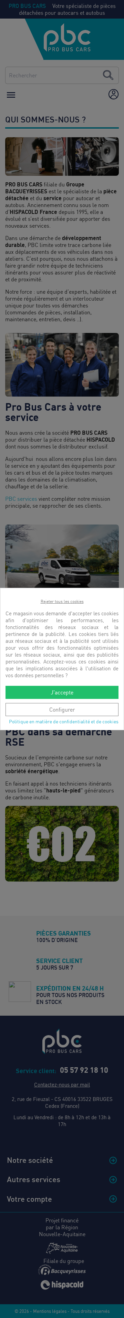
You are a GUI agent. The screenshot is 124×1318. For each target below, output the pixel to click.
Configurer (62, 709)
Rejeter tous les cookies (62, 601)
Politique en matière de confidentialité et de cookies (63, 721)
